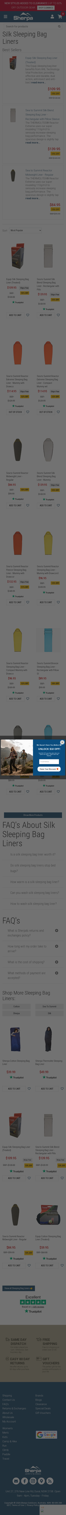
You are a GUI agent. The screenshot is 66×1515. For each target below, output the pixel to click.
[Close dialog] (62, 742)
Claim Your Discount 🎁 (49, 769)
